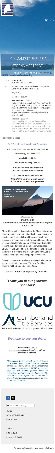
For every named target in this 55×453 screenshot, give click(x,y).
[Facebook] (8, 398)
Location (7, 86)
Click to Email (11, 419)
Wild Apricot (29, 448)
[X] (13, 398)
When (8, 80)
